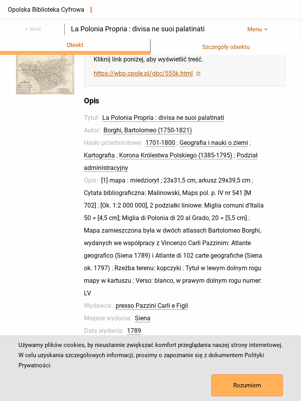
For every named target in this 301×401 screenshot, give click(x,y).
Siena (142, 318)
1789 (134, 330)
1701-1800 (160, 142)
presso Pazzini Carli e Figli (152, 305)
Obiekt (75, 45)
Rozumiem (247, 385)
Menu (254, 29)
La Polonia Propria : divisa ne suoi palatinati (163, 117)
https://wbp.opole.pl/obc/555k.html (143, 73)
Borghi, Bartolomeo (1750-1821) (147, 130)
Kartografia (99, 155)
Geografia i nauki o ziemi (214, 142)
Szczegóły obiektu (226, 47)
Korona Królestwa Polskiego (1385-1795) (175, 155)
